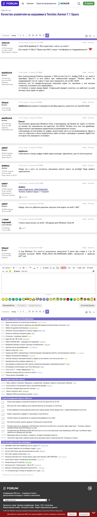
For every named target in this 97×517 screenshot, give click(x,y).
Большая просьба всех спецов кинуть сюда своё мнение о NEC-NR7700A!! (31, 457)
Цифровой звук (6, 10)
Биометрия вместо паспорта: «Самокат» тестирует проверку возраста (32, 435)
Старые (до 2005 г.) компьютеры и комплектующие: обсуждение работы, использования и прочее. (41, 353)
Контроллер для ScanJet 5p (15, 462)
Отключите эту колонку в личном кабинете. (17, 475)
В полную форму (87, 305)
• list (69, 268)
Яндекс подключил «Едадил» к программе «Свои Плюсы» (27, 414)
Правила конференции (25, 505)
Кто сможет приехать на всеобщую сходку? (20, 448)
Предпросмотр (35, 305)
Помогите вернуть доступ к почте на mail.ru (21, 372)
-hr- (3, 271)
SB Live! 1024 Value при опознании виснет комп (22, 451)
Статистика (49, 505)
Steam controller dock (14, 391)
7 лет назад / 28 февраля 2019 (31, 203)
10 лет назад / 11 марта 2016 (30, 72)
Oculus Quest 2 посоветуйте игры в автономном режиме (26, 386)
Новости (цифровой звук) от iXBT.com (17, 398)
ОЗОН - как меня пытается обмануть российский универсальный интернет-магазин (35, 325)
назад (13, 35)
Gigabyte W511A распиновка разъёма (19, 394)
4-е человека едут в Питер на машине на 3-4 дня (22, 471)
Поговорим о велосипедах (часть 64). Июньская (23, 367)
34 (33, 35)
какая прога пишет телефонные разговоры (21, 459)
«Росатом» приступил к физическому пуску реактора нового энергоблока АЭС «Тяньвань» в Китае (42, 438)
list (73, 268)
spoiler (46, 268)
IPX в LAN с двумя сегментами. (16, 454)
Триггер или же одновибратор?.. (17, 347)
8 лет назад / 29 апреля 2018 (31, 165)
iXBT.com (6, 511)
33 (29, 35)
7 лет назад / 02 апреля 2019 (31, 248)
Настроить (84, 514)
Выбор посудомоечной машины (17, 328)
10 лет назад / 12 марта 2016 (30, 118)
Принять (72, 514)
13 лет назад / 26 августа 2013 (31, 42)
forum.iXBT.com (51, 511)
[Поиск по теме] (90, 35)
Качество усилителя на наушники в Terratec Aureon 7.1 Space (40, 14)
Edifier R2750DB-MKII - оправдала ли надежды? (22, 342)
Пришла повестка (12, 350)
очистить (24, 271)
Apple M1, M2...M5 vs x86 (14, 339)
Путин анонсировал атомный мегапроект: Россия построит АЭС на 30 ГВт (33, 402)
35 (36, 35)
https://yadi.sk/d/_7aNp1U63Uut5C (33, 189)
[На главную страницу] (10, 3)
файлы (18, 271)
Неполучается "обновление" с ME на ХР (19, 465)
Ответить (91, 42)
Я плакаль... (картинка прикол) (16, 336)
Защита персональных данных (46, 507)
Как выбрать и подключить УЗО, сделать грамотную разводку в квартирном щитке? (35, 364)
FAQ (42, 505)
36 (40, 35)
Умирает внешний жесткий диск (17, 356)
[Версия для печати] (86, 35)
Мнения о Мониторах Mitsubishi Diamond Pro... (21, 468)
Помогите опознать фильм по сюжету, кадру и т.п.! (23, 331)
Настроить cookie (27, 507)
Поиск (37, 505)
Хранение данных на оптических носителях (21, 322)
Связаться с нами (9, 505)
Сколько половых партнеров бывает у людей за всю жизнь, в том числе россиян (35, 358)
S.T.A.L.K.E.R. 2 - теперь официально (18, 370)
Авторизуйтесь (8, 305)
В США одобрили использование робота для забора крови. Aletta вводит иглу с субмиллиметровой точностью (46, 410)
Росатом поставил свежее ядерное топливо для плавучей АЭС (29, 422)
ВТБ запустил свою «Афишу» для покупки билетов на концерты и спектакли (34, 406)
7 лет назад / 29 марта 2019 (30, 219)
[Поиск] (79, 3)
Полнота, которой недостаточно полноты (21, 388)
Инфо (84, 42)
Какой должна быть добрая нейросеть (19, 361)
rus (7, 271)
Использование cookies (11, 507)
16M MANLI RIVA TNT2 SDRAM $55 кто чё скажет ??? (22, 446)
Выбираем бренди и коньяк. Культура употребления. (24, 345)
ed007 (24, 228)
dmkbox (25, 197)
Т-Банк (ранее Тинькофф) (15, 375)
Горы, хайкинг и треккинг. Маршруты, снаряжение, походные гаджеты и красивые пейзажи (39, 383)
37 (43, 35)
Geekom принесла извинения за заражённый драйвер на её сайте (31, 418)
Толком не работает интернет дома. (18, 333)
